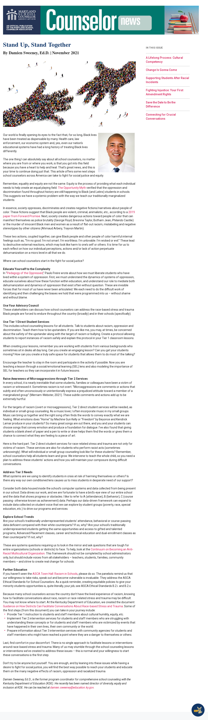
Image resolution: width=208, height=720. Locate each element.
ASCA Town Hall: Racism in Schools (55, 573)
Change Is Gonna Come (161, 70)
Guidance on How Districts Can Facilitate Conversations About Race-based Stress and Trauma (63, 606)
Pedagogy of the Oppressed (25, 273)
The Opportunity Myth (72, 187)
